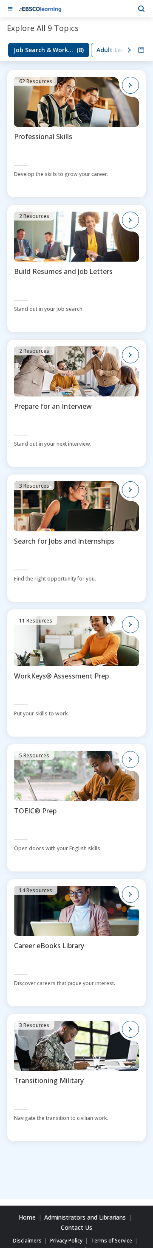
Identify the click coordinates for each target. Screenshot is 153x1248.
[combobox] (141, 50)
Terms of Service (111, 1241)
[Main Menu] (10, 8)
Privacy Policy (66, 1241)
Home (27, 1217)
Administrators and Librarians (85, 1217)
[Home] (40, 9)
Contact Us (76, 1227)
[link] (48, 50)
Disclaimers (27, 1241)
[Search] (141, 9)
